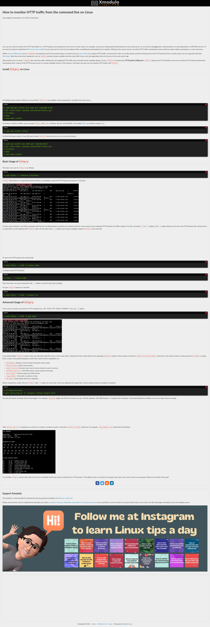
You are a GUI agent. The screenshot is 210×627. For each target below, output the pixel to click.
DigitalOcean (127, 624)
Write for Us (102, 624)
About (94, 624)
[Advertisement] (52, 32)
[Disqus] (105, 598)
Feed (110, 624)
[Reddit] (107, 483)
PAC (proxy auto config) (35, 49)
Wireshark (6, 56)
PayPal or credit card (65, 498)
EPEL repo (85, 123)
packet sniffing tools (14, 53)
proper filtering (83, 53)
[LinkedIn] (112, 483)
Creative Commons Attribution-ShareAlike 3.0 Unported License (73, 502)
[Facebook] (97, 483)
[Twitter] (102, 483)
